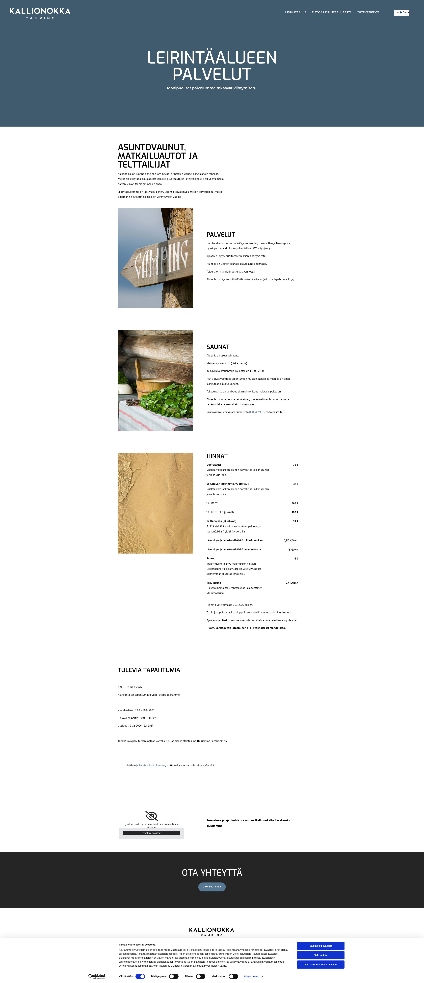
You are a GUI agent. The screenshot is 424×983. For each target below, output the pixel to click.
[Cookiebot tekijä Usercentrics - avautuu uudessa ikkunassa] (96, 976)
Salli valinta (320, 955)
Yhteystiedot (368, 12)
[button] (212, 886)
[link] (151, 816)
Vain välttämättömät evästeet (320, 964)
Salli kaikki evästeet (321, 945)
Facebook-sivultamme (152, 765)
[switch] (174, 976)
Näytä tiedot (251, 976)
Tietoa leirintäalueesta (332, 12)
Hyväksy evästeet (151, 833)
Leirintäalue (296, 12)
